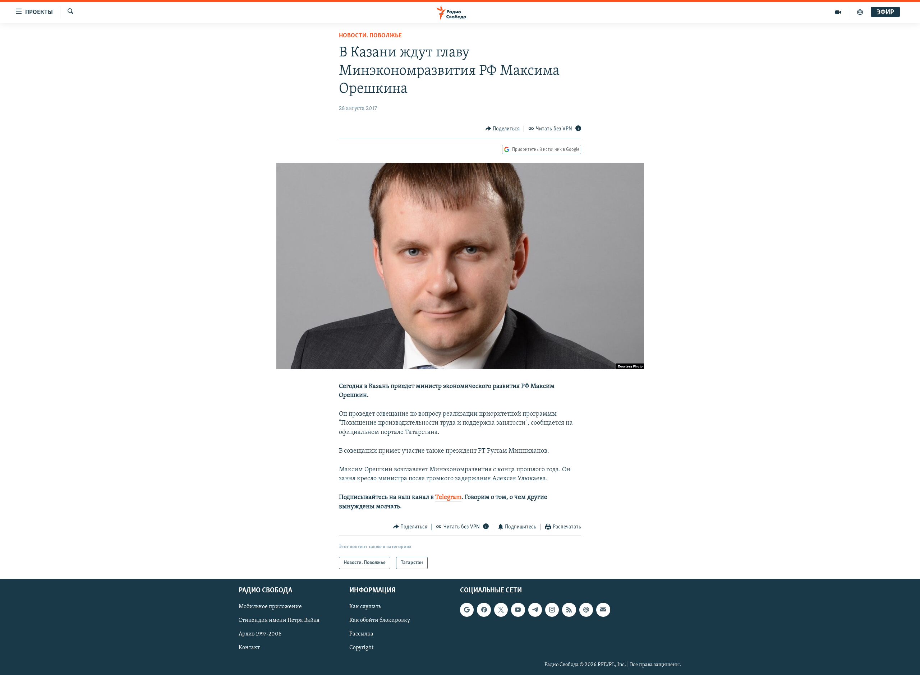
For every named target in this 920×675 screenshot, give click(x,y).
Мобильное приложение (270, 607)
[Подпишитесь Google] (467, 610)
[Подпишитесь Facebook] (484, 610)
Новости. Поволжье (370, 36)
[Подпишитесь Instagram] (552, 610)
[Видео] (838, 12)
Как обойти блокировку (379, 621)
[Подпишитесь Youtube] (518, 610)
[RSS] (569, 610)
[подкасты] (860, 12)
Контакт (249, 648)
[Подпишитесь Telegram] (535, 610)
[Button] (503, 129)
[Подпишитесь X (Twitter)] (501, 610)
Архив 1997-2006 (260, 634)
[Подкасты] (586, 610)
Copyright (361, 648)
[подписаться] (603, 610)
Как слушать (365, 607)
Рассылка (361, 634)
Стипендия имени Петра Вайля (279, 621)
